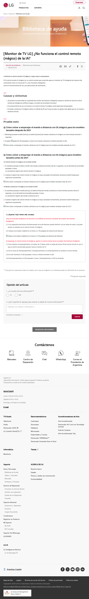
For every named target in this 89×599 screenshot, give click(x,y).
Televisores (7, 421)
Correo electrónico (65, 66)
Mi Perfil (7, 526)
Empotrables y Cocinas (39, 434)
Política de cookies (72, 580)
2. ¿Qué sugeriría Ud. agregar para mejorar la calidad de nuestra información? (35, 302)
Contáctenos (8, 516)
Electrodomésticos (38, 416)
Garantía (8, 498)
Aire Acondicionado (65, 421)
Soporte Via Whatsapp (11, 533)
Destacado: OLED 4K (11, 428)
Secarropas (35, 424)
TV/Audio (7, 416)
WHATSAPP (8, 391)
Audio (5, 424)
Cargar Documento (11, 512)
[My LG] (79, 8)
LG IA (5, 545)
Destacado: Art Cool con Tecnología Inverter (71, 425)
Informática (8, 449)
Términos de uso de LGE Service (35, 580)
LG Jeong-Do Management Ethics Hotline (19, 593)
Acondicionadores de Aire (68, 416)
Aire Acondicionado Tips (67, 433)
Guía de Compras (64, 430)
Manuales (8, 478)
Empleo (33, 472)
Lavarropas (35, 421)
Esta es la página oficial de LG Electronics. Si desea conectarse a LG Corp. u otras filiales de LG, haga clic (37, 586)
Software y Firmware (12, 482)
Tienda (33, 449)
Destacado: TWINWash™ (40, 438)
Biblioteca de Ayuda (11, 472)
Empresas (79, 2)
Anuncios (8, 509)
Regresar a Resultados (44, 329)
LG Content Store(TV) (11, 431)
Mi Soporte (7, 522)
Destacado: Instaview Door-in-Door (43, 441)
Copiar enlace (70, 66)
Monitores (7, 454)
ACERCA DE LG (37, 464)
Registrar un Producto (11, 519)
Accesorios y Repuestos (13, 505)
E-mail (6, 407)
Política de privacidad (56, 580)
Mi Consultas (9, 529)
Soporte (6, 464)
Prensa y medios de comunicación (43, 476)
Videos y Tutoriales (11, 475)
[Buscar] (83, 8)
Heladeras (34, 428)
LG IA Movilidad (10, 553)
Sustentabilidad (36, 479)
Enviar (77, 317)
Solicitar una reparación (13, 492)
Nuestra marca (36, 469)
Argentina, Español (14, 569)
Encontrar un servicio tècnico (14, 489)
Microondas (35, 431)
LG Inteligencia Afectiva (12, 549)
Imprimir (60, 66)
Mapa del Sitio (8, 580)
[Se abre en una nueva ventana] (63, 569)
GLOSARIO (7, 536)
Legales (18, 580)
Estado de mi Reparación (13, 495)
